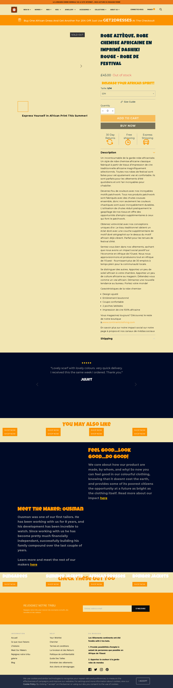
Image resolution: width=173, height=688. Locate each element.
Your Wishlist (56, 637)
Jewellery (69, 9)
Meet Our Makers (18, 650)
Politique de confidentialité (62, 654)
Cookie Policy (29, 684)
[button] (81, 66)
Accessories (84, 9)
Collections (100, 9)
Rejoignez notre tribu (20, 654)
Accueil (14, 637)
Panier (150, 9)
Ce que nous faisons (20, 642)
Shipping (107, 338)
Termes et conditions (59, 646)
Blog (13, 662)
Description (108, 152)
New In (26, 9)
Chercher (54, 642)
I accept (143, 681)
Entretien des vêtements (61, 662)
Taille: (106, 88)
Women (37, 9)
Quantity (105, 105)
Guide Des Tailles (57, 658)
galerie (14, 658)
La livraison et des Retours (62, 650)
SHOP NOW (10, 434)
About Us (114, 9)
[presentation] (37, 385)
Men (48, 9)
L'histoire (15, 646)
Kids (57, 9)
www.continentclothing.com (118, 322)
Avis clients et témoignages (62, 666)
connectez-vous (137, 9)
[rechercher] (160, 9)
